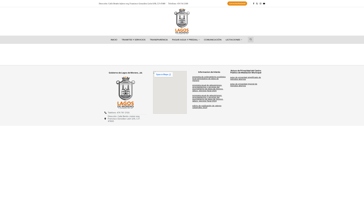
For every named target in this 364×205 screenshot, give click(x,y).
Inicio (114, 39)
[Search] (251, 39)
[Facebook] (253, 3)
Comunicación (212, 39)
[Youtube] (264, 3)
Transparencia (159, 39)
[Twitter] (257, 3)
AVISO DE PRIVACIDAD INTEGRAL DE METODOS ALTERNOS (243, 85)
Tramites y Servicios (133, 39)
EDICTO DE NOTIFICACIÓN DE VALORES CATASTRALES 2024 (206, 106)
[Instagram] (260, 3)
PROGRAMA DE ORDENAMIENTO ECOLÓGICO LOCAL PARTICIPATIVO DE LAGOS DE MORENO (209, 79)
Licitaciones (233, 39)
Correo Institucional (237, 3)
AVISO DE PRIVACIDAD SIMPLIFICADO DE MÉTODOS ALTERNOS (245, 78)
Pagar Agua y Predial (185, 39)
